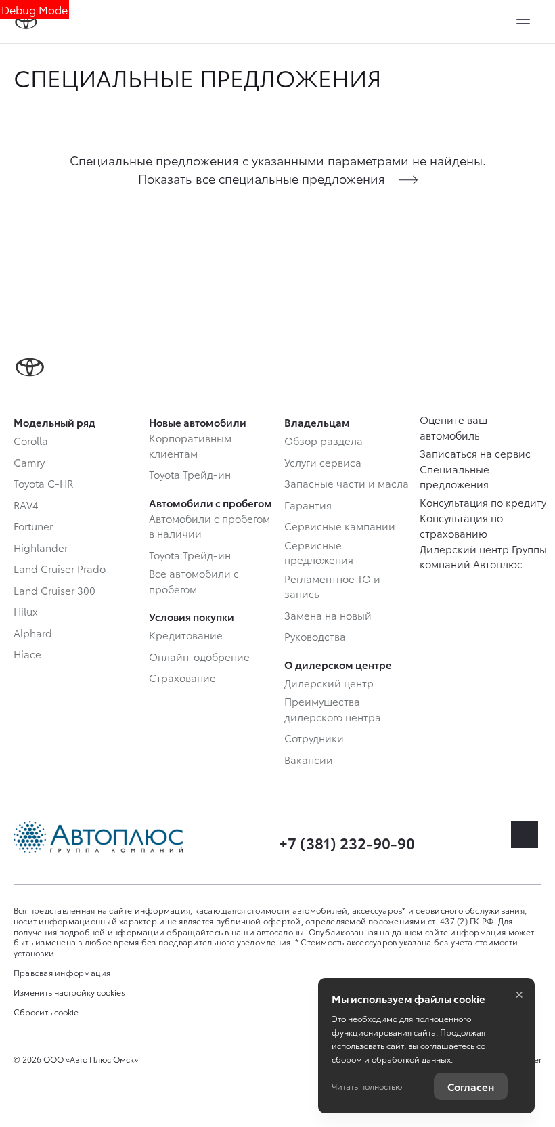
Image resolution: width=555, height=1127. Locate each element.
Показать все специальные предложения (261, 177)
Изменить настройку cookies (69, 992)
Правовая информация (62, 972)
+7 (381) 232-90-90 (347, 842)
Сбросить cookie (46, 1011)
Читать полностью (367, 1086)
